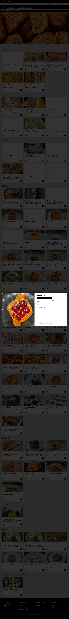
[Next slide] (33, 309)
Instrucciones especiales (44, 305)
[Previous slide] (2, 309)
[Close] (65, 294)
